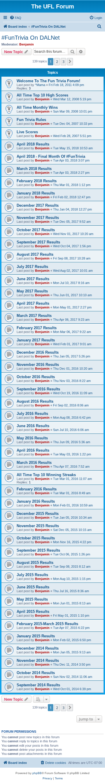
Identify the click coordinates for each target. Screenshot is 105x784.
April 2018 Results (33, 144)
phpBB (37, 773)
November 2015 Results (38, 526)
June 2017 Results (33, 279)
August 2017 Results (35, 254)
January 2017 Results (36, 340)
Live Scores (27, 132)
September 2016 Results (38, 389)
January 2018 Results (36, 193)
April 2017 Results (33, 303)
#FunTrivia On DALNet (30, 37)
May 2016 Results (32, 438)
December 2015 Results (38, 513)
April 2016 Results (33, 450)
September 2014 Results (38, 685)
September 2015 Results (38, 550)
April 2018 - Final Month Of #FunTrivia (51, 156)
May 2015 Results (32, 599)
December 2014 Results (38, 648)
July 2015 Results (32, 575)
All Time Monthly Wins (37, 107)
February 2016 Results (37, 489)
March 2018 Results (34, 168)
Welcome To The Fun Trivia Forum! (48, 81)
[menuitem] (15, 17)
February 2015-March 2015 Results (47, 624)
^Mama (40, 85)
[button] (70, 61)
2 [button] (57, 61)
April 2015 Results (33, 611)
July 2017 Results (32, 266)
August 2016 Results (35, 401)
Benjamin (26, 44)
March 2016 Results (34, 462)
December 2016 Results (38, 352)
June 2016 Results (33, 426)
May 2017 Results (32, 291)
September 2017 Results (38, 242)
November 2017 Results (38, 217)
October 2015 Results (36, 538)
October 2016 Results (36, 377)
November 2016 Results (38, 364)
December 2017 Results (38, 205)
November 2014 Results (38, 660)
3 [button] (63, 61)
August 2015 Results (35, 562)
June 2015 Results (33, 587)
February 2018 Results (37, 181)
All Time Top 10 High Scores (42, 95)
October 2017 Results (36, 230)
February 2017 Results (37, 328)
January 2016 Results (36, 501)
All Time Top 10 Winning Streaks (46, 475)
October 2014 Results (36, 673)
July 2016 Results (32, 413)
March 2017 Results (34, 315)
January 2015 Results (36, 636)
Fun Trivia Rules (31, 119)
